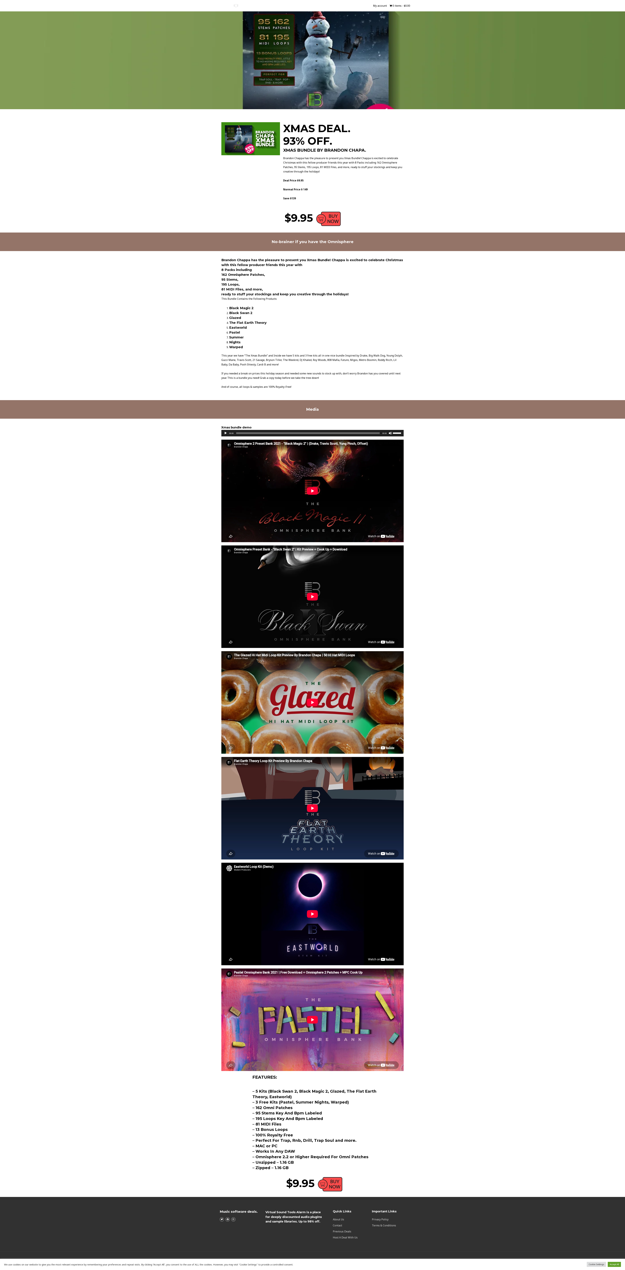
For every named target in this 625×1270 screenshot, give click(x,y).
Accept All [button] (614, 1264)
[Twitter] (222, 1219)
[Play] (225, 433)
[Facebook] (227, 1219)
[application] (312, 433)
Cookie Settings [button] (596, 1264)
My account (380, 5)
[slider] (397, 433)
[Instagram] (233, 1219)
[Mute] (390, 433)
